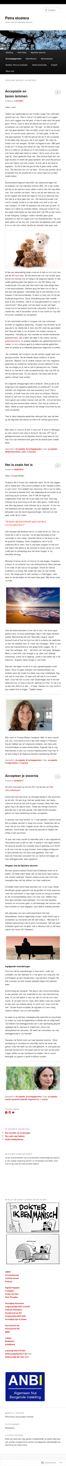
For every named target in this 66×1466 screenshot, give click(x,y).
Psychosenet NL (12, 1325)
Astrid (7, 1099)
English (54, 64)
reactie (44, 1099)
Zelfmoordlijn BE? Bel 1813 (17, 1357)
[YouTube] (13, 1112)
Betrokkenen (31, 58)
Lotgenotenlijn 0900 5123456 (17, 1306)
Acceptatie (20, 449)
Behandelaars (47, 58)
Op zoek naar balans (15, 1136)
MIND (7, 1331)
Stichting (9, 52)
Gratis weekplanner (14, 1139)
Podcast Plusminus (13, 1309)
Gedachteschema (13, 451)
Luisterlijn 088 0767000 (15, 1350)
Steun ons (10, 71)
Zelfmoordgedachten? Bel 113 (18, 1353)
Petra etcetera (17, 17)
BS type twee (17, 275)
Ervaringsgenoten (13, 58)
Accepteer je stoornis (21, 775)
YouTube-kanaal (12, 1278)
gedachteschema (12, 340)
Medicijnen (9, 1341)
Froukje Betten (11, 762)
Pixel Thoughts (11, 1297)
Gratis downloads (39, 64)
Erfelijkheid (10, 1344)
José (23, 451)
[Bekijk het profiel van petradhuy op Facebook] (6, 1112)
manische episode (19, 1099)
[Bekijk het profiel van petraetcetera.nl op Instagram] (9, 1112)
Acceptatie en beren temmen (16, 93)
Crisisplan (9, 1290)
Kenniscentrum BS (13, 1313)
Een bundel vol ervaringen (17, 1132)
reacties (31, 451)
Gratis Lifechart (12, 1294)
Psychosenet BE (12, 1328)
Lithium (8, 1338)
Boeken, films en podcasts (16, 64)
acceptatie (52, 449)
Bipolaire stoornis (38, 52)
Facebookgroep (12, 1275)
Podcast (8, 1281)
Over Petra (21, 52)
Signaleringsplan (12, 1287)
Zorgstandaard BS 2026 (15, 1316)
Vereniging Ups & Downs (16, 1319)
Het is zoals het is (19, 464)
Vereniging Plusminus (14, 1303)
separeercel (33, 1099)
